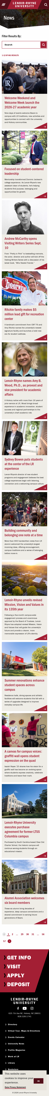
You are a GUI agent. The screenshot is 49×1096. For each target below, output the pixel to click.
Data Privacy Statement (15, 1087)
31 (33, 934)
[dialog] (24, 1080)
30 (27, 934)
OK (38, 1081)
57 (4, 941)
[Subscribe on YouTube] (25, 1009)
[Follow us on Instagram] (32, 1009)
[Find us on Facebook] (18, 1009)
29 (22, 934)
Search (8, 44)
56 (43, 934)
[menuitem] (24, 957)
